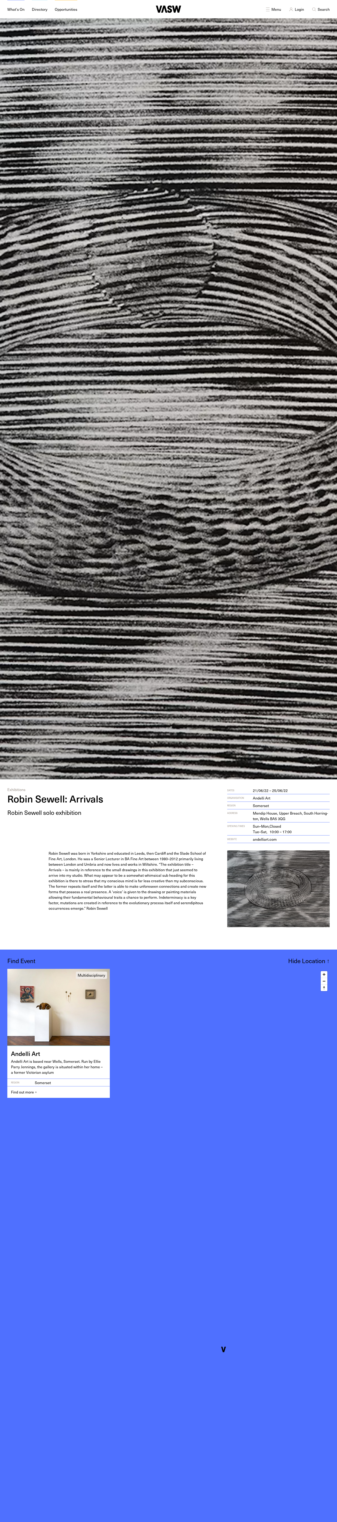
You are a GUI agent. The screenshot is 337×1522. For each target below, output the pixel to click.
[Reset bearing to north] (324, 987)
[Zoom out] (324, 981)
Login (299, 9)
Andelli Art (261, 798)
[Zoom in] (324, 974)
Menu (276, 9)
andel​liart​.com (265, 839)
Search (324, 9)
